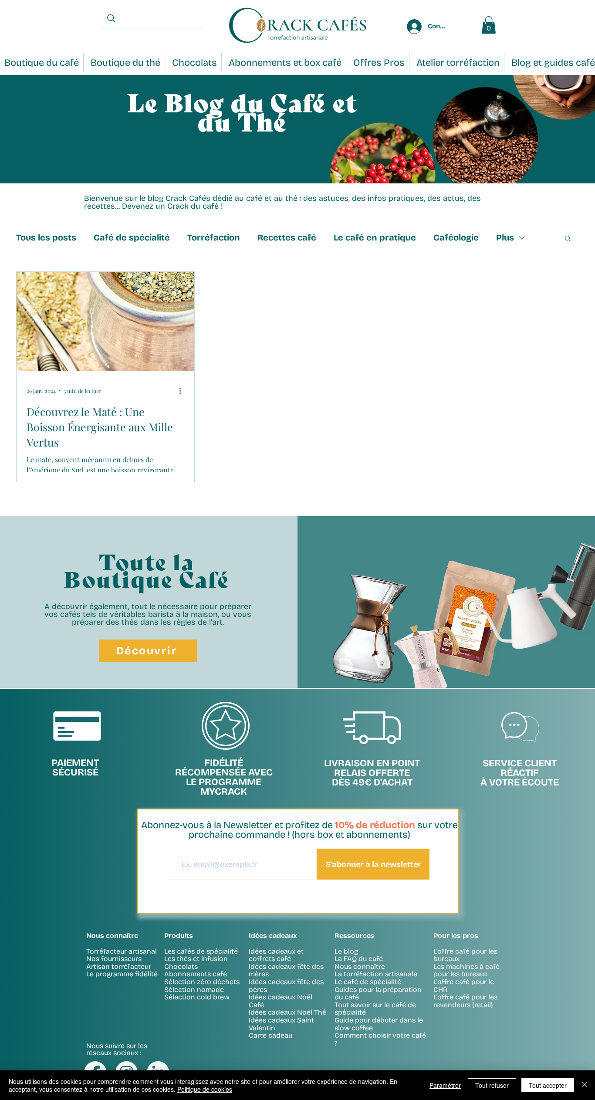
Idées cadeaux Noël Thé (287, 1012)
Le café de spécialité (368, 982)
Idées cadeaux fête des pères (286, 986)
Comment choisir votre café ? (380, 1039)
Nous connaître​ (112, 935)
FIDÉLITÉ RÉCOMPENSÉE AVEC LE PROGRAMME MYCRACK (224, 777)
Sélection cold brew (197, 997)
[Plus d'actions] (183, 391)
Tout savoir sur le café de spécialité (375, 1009)
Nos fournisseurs (114, 958)
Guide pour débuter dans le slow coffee (379, 1024)
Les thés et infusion (196, 958)
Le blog (346, 951)
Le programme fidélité (122, 974)
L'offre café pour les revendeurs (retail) (465, 1001)
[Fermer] (584, 1085)
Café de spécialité (132, 237)
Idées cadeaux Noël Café (280, 1001)
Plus (505, 237)
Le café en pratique (375, 237)
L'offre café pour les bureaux (465, 955)
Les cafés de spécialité (201, 951)
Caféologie (456, 237)
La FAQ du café (359, 958)
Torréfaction (213, 237)
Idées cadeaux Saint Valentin (281, 1024)
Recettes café (286, 237)
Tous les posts (46, 237)
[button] (568, 239)
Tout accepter (548, 1085)
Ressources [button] (355, 935)
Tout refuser (492, 1085)
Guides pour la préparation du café (378, 993)
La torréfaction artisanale (376, 974)
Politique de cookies (204, 1089)
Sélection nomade (194, 989)
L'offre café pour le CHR (463, 986)
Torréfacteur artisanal (121, 951)
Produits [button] (178, 935)
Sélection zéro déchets (202, 982)
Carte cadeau (270, 1035)
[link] (488, 25)
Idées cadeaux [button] (273, 935)
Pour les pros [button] (455, 935)
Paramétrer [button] (445, 1085)
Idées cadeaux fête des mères (286, 970)
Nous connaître (360, 966)
